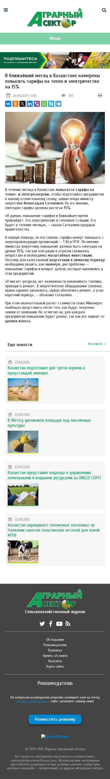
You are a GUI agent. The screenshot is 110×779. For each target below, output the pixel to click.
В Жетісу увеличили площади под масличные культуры (49, 423)
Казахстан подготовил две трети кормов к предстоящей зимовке (46, 370)
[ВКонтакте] (8, 104)
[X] (22, 104)
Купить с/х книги (55, 656)
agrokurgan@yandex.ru (33, 701)
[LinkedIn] (30, 104)
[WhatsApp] (44, 104)
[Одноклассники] (15, 104)
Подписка (55, 650)
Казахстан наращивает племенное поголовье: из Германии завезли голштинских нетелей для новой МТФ (54, 530)
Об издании (55, 639)
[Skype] (51, 104)
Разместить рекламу (55, 719)
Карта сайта (55, 666)
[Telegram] (58, 104)
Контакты (55, 661)
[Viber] (37, 104)
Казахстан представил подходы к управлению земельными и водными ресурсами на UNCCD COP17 (54, 475)
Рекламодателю (55, 645)
